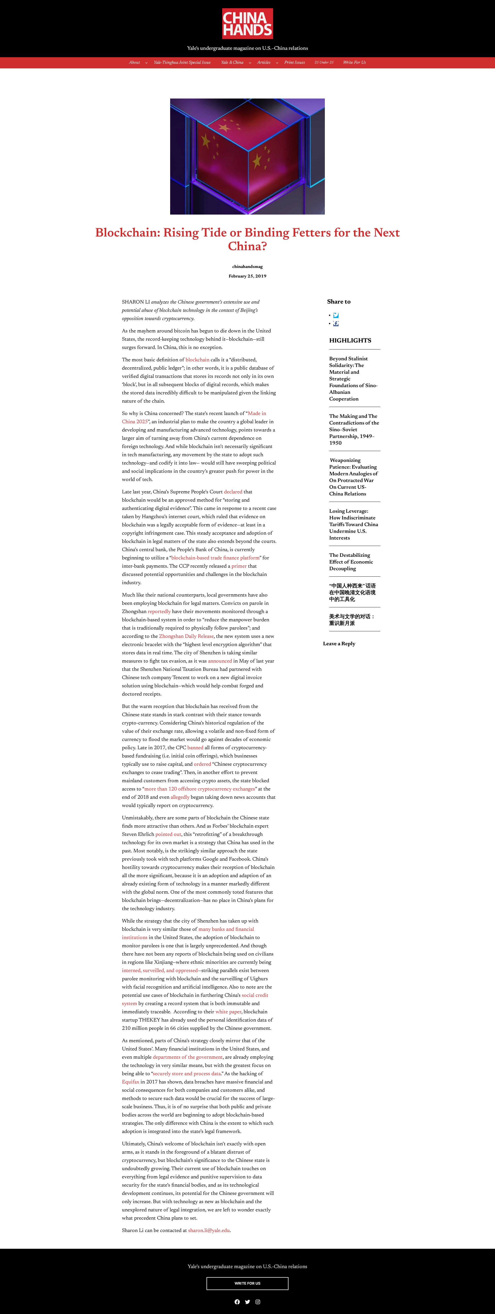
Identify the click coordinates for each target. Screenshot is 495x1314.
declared (233, 492)
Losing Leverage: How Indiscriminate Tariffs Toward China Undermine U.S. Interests (353, 525)
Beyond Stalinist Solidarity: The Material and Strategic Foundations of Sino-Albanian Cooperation (353, 379)
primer (239, 566)
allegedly (180, 797)
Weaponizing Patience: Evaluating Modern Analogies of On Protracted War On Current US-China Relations (353, 477)
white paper (228, 1012)
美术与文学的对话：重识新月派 (352, 620)
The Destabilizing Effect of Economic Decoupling (351, 562)
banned (195, 747)
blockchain (197, 360)
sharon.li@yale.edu (209, 1230)
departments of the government (188, 1057)
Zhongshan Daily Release (186, 636)
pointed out (168, 834)
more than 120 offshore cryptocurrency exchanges (199, 789)
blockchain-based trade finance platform (215, 558)
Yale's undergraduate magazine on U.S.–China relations (247, 48)
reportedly (159, 611)
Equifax (130, 1082)
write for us (247, 1283)
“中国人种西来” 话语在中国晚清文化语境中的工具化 (352, 593)
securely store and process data (187, 1073)
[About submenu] (146, 62)
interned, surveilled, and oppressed (160, 970)
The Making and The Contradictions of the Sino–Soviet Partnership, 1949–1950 (354, 430)
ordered (202, 764)
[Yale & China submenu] (250, 62)
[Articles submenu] (277, 62)
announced (220, 661)
